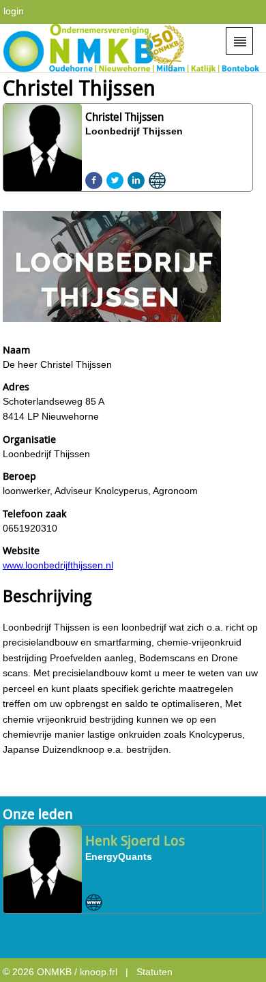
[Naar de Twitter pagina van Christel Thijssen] (114, 180)
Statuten (154, 971)
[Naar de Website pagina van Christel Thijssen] (157, 180)
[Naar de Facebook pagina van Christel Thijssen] (93, 180)
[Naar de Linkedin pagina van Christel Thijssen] (136, 180)
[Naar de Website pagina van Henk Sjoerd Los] (93, 902)
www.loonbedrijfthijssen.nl (58, 565)
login (13, 10)
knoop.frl (98, 971)
